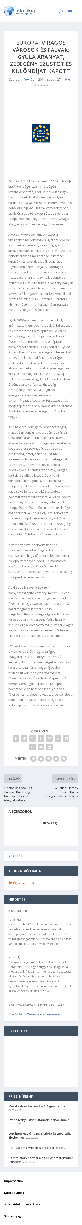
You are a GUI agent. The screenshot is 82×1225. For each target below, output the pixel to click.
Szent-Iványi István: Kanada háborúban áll (39, 1120)
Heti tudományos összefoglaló (31, 1148)
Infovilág (27, 79)
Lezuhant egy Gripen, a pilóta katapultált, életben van (39, 1135)
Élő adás (21, 883)
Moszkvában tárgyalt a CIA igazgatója (36, 1106)
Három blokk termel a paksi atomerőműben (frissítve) (41, 1160)
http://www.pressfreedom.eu (40, 1014)
